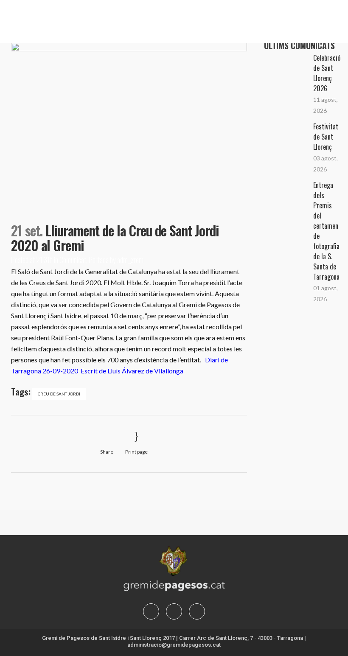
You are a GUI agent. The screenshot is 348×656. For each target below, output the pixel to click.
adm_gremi (131, 259)
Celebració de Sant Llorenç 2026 (326, 73)
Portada (99, 259)
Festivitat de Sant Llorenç (325, 136)
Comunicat (72, 259)
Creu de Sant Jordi (59, 393)
